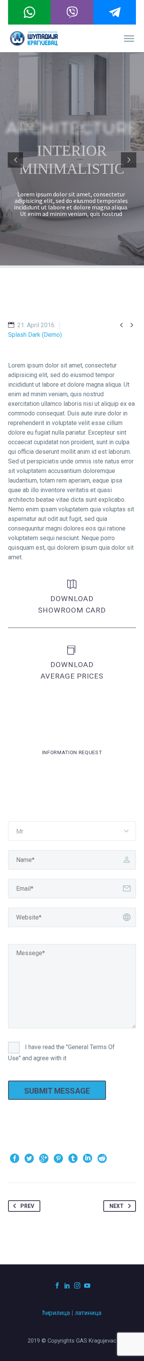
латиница (88, 1313)
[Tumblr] (73, 1158)
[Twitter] (29, 1158)
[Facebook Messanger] (114, 12)
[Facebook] (14, 1158)
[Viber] (72, 12)
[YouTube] (87, 1285)
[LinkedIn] (87, 1158)
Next (116, 1206)
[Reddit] (102, 1158)
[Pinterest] (58, 1158)
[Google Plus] (43, 1158)
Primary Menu (129, 38)
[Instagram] (77, 1285)
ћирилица (56, 1313)
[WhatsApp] (29, 12)
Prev (27, 1206)
